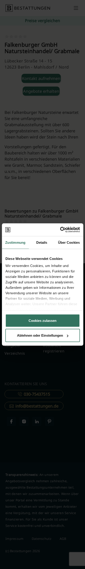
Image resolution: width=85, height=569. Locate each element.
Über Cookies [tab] (69, 242)
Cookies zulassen (42, 320)
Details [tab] (41, 242)
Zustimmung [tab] (15, 242)
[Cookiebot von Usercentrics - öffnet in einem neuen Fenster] (60, 230)
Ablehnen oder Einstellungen (40, 335)
